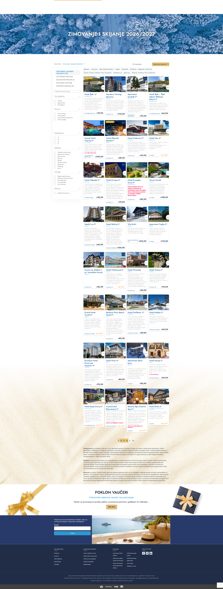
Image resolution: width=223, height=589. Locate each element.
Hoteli (60, 101)
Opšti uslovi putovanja (90, 556)
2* (58, 137)
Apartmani (61, 103)
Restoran (61, 164)
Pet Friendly (62, 120)
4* (58, 141)
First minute (62, 113)
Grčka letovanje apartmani (131, 559)
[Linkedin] (150, 553)
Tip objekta (59, 96)
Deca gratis (61, 115)
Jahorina (95, 69)
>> (133, 440)
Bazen (60, 160)
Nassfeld (125, 69)
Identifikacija (58, 558)
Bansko (86, 69)
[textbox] (67, 91)
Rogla (117, 69)
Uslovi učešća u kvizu (89, 553)
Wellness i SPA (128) (64, 83)
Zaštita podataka (88, 561)
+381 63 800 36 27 (153, 578)
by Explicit (130, 580)
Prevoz (57, 188)
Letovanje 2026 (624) (64, 76)
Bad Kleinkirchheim (106, 69)
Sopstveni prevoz (64, 193)
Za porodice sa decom (65, 118)
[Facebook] (143, 553)
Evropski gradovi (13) (65, 86)
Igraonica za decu (64, 154)
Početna (56, 553)
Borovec (127, 73)
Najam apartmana (64, 176)
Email (56, 525)
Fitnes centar (62, 162)
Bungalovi (61, 105)
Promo (57, 109)
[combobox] (67, 91)
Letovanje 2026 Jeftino (117, 554)
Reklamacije (87, 564)
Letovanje (130, 563)
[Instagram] (147, 553)
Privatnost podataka (89, 558)
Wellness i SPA (131, 566)
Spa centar (61, 156)
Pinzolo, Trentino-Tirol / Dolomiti (143, 73)
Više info (111, 507)
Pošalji (72, 533)
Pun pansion (62, 182)
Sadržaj (57, 148)
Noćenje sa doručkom (65, 178)
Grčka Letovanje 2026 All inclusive (118, 559)
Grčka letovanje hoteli (131, 554)
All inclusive (62, 184)
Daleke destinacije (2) (65, 80)
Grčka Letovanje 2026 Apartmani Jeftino (118, 566)
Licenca (56, 556)
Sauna (60, 158)
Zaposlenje (57, 561)
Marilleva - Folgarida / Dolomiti (141, 69)
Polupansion (62, 180)
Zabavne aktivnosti (64, 152)
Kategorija (59, 133)
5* (58, 143)
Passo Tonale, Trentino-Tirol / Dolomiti (97, 73)
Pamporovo (117, 73)
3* (58, 139)
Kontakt (56, 564)
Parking (60, 166)
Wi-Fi (59, 168)
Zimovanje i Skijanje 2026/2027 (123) (64, 72)
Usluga (57, 172)
